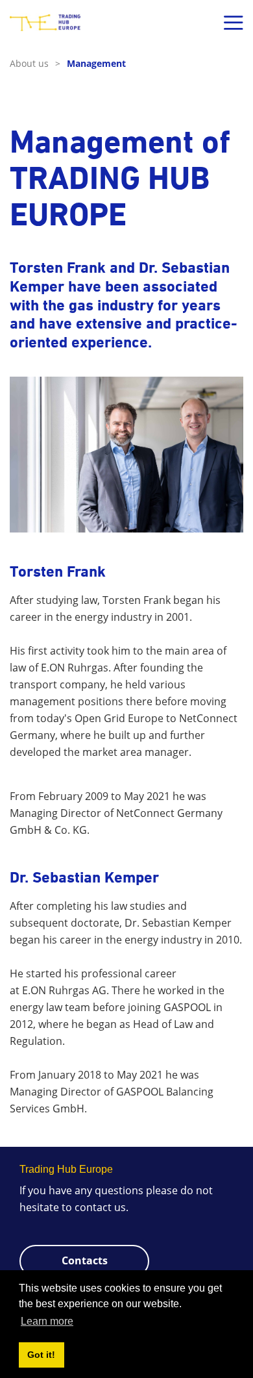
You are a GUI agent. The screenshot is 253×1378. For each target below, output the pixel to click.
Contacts (85, 1260)
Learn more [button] (47, 1321)
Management (96, 63)
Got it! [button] (41, 1354)
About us (35, 63)
